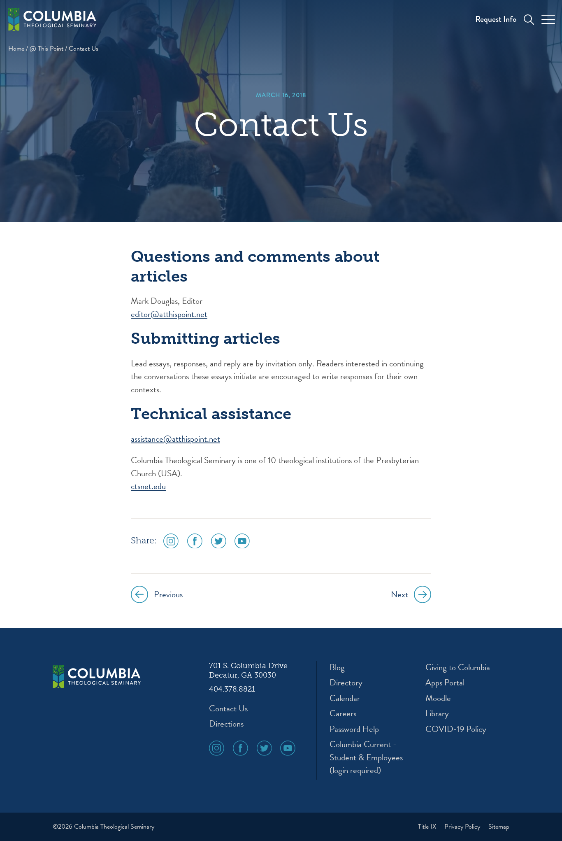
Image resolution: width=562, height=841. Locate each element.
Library (437, 713)
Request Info (495, 19)
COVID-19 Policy (455, 729)
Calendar (345, 698)
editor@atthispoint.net (169, 314)
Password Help (354, 729)
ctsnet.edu (148, 486)
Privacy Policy (463, 827)
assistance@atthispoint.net (175, 438)
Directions (226, 724)
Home (16, 49)
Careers (343, 713)
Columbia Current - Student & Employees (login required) (366, 757)
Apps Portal (444, 682)
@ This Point (46, 49)
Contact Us (228, 708)
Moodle (438, 698)
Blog (337, 667)
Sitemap (498, 827)
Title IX (428, 827)
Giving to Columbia (457, 667)
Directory (346, 682)
